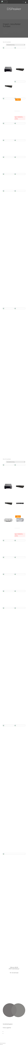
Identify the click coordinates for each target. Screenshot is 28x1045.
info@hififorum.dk (14, 971)
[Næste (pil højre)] (2, 1044)
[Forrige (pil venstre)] (0, 1044)
